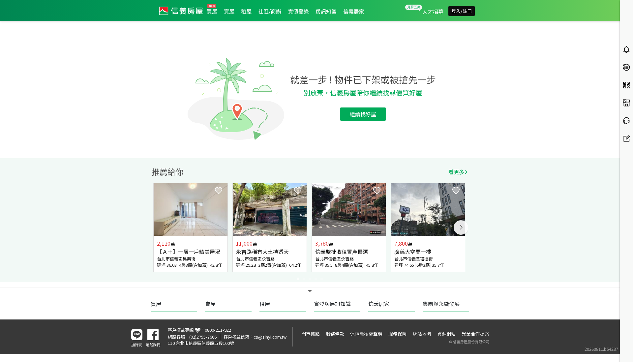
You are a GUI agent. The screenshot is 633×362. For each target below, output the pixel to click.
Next (461, 227)
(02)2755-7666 (203, 337)
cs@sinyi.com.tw (270, 337)
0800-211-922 (218, 330)
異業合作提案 (475, 333)
